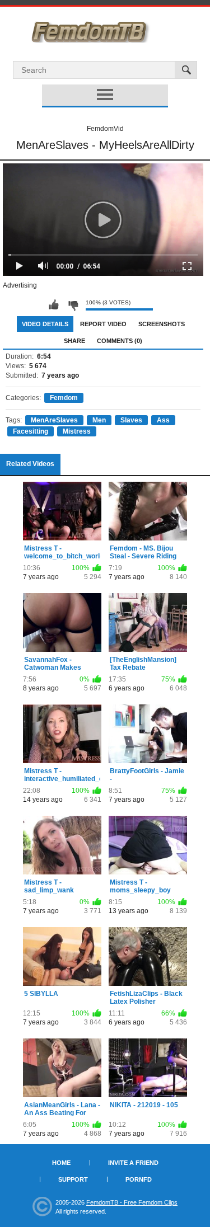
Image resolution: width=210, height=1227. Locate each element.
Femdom (64, 398)
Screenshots (161, 324)
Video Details (45, 324)
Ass (163, 420)
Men (99, 420)
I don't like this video (72, 305)
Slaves (131, 420)
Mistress (77, 431)
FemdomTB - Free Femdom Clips (132, 1202)
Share (74, 340)
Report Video (103, 324)
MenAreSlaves (54, 420)
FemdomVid (105, 129)
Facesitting (30, 431)
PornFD (138, 1179)
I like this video (53, 305)
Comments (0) (119, 340)
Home (61, 1162)
